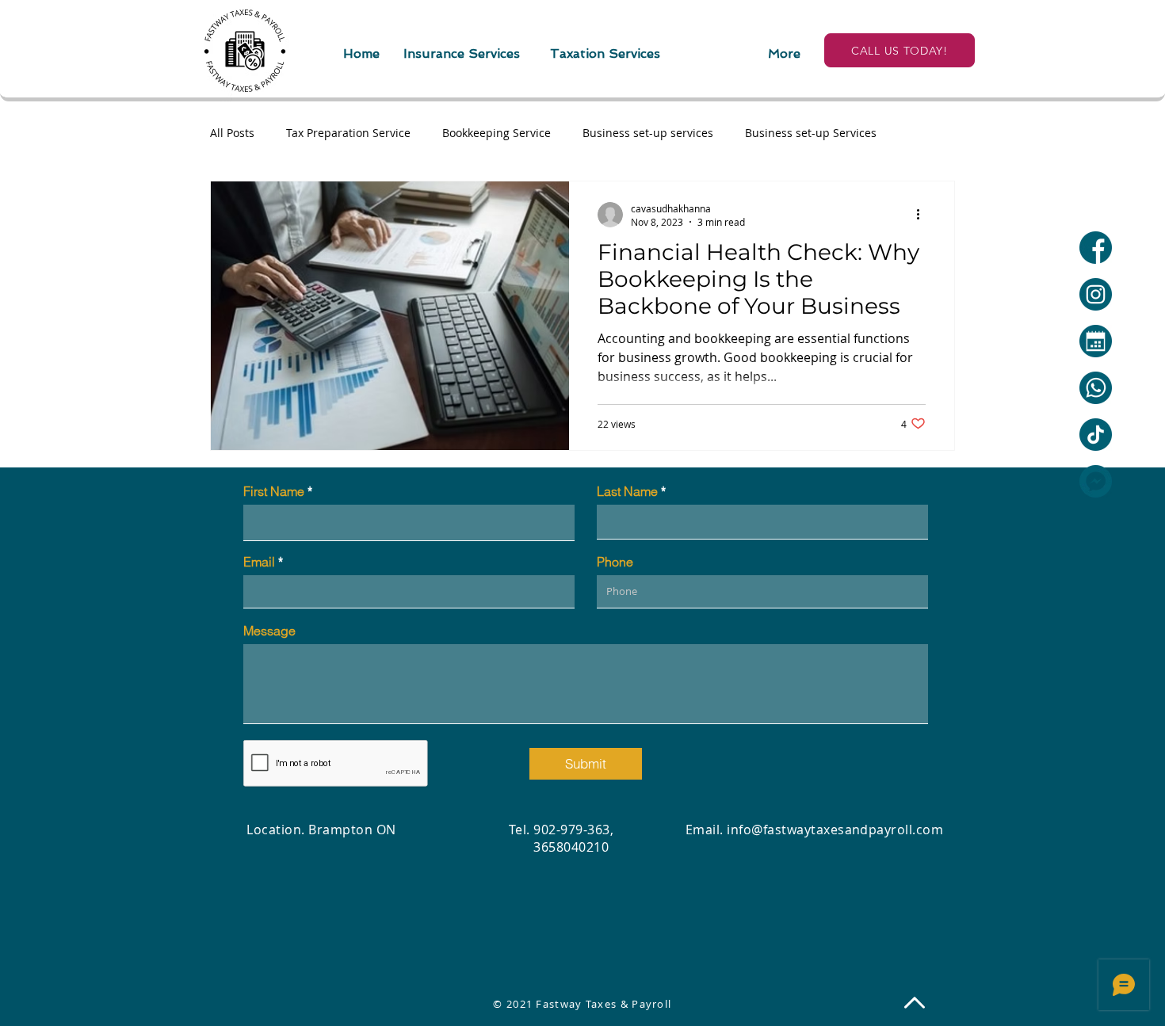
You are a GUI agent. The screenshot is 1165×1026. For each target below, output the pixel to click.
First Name (273, 491)
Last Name (627, 491)
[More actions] (923, 214)
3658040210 (559, 847)
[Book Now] (1095, 341)
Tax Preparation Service (348, 132)
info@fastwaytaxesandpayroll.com (835, 829)
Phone (615, 561)
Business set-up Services (811, 132)
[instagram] (1095, 294)
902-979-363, (573, 829)
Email (259, 561)
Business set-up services (647, 132)
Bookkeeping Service (496, 132)
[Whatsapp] (1095, 388)
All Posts (232, 132)
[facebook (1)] (1095, 247)
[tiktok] (1095, 434)
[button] (462, 53)
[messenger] (1095, 481)
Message (269, 630)
